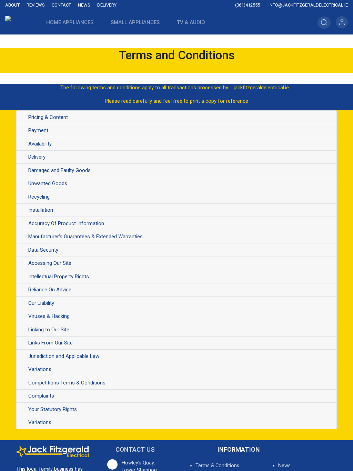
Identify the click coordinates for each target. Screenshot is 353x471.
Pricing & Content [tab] (48, 117)
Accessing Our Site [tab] (49, 263)
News (84, 5)
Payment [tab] (38, 130)
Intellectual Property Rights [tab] (58, 276)
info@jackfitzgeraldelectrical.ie (308, 5)
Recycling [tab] (39, 197)
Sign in (342, 22)
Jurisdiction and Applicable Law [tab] (63, 356)
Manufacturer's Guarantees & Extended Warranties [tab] (85, 236)
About (12, 5)
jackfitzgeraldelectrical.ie (261, 87)
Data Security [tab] (43, 250)
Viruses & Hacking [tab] (49, 316)
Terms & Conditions (217, 466)
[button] (227, 22)
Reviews (36, 5)
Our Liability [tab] (41, 303)
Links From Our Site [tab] (50, 343)
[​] (137, 5)
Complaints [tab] (41, 396)
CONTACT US (135, 449)
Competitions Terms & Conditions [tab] (66, 383)
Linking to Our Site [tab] (48, 330)
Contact (61, 5)
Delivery (107, 5)
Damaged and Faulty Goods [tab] (59, 170)
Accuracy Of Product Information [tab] (66, 223)
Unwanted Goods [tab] (47, 183)
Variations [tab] (39, 369)
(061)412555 (247, 5)
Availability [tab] (40, 144)
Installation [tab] (40, 210)
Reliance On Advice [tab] (49, 290)
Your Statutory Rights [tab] (53, 409)
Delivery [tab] (37, 157)
